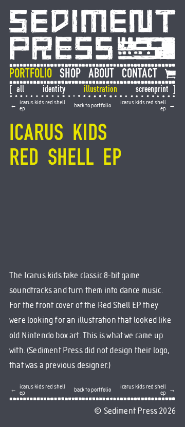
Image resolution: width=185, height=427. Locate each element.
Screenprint (152, 89)
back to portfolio (92, 105)
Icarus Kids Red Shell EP (42, 105)
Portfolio (30, 73)
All (20, 89)
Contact (139, 73)
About (101, 73)
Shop (70, 73)
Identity (54, 89)
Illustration (100, 89)
